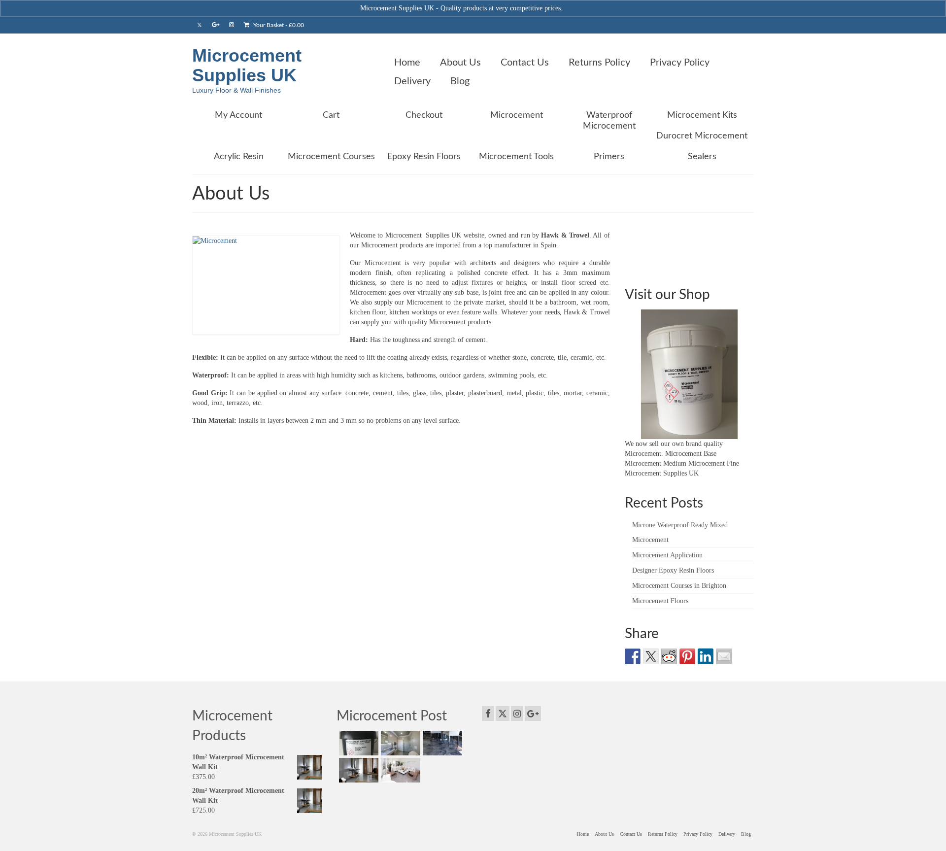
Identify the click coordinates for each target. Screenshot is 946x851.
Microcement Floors (660, 601)
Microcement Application (667, 555)
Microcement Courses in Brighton (679, 585)
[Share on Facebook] (633, 656)
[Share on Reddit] (669, 656)
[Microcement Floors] (399, 770)
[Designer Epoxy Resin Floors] (441, 743)
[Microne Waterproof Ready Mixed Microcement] (357, 743)
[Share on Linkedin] (705, 656)
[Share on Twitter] (651, 656)
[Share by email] (724, 656)
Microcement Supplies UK (247, 65)
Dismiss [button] (575, 8)
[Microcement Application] (399, 743)
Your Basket (278, 25)
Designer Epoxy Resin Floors (673, 570)
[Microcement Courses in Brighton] (357, 770)
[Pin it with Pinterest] (687, 656)
